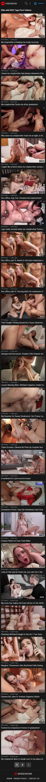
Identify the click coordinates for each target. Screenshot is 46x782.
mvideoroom (25, 773)
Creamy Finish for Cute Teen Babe (15, 541)
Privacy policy (20, 779)
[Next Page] (28, 764)
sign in (9, 779)
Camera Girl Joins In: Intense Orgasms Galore (20, 697)
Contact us (34, 779)
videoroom (11, 3)
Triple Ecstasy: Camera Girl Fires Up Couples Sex (22, 447)
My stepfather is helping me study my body (20, 42)
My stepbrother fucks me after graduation (19, 104)
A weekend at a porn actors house (16, 478)
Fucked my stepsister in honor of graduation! (20, 728)
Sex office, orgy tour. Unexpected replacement (21, 198)
